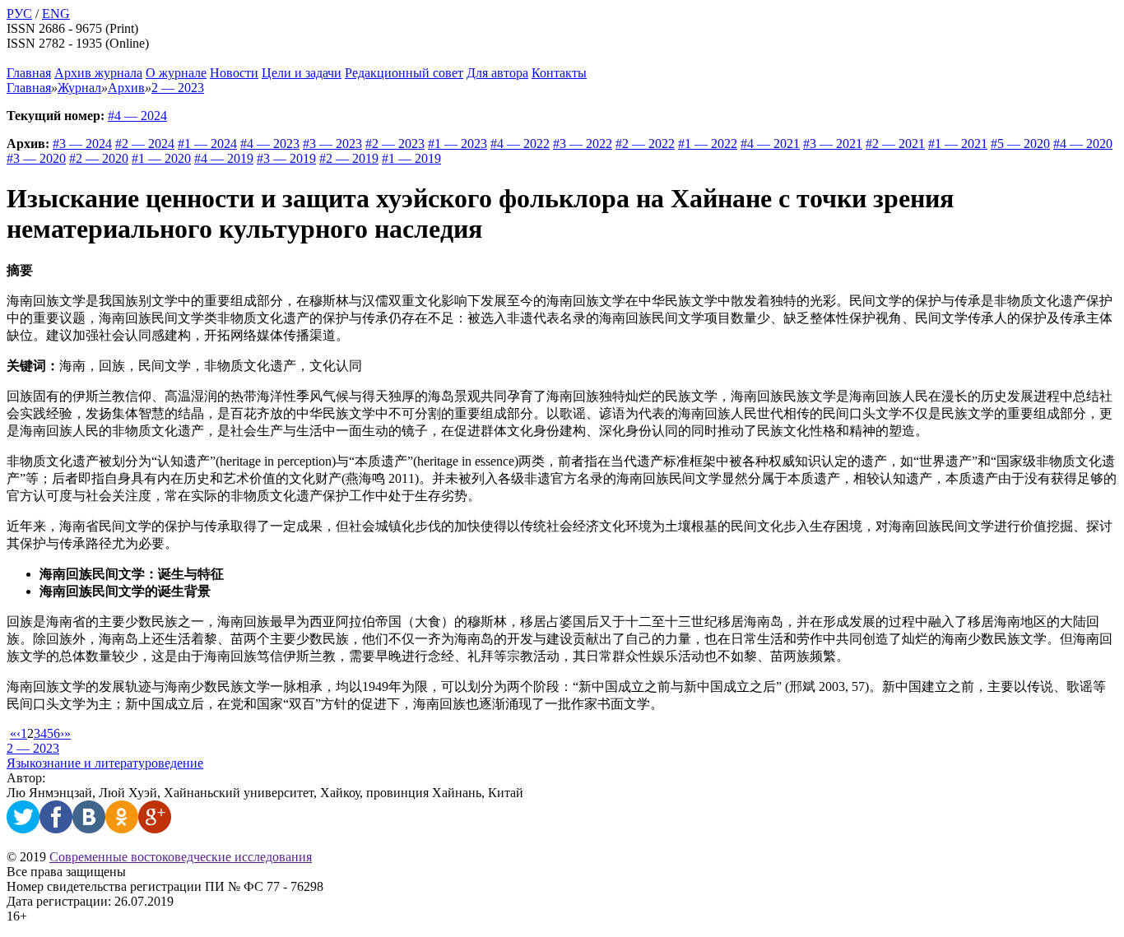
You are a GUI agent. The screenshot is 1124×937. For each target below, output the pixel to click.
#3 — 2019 (286, 158)
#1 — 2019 (411, 158)
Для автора (497, 73)
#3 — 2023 (332, 144)
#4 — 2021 (770, 144)
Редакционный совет (404, 73)
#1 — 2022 (707, 144)
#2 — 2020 (98, 158)
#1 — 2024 (207, 144)
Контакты (559, 73)
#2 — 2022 (645, 144)
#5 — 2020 (1020, 144)
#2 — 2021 (895, 144)
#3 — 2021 (832, 144)
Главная (29, 73)
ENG (56, 14)
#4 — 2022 (520, 144)
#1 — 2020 (161, 158)
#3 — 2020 (36, 158)
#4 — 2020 (1082, 144)
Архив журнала (98, 73)
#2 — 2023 (395, 144)
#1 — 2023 (457, 144)
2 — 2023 (33, 748)
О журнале (176, 73)
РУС (19, 14)
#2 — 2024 (144, 144)
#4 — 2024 (137, 116)
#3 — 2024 (82, 144)
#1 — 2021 (957, 144)
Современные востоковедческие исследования (180, 857)
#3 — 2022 (582, 144)
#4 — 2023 (270, 144)
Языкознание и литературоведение (105, 763)
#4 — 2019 (223, 158)
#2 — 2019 (349, 158)
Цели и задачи (301, 73)
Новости (234, 73)
